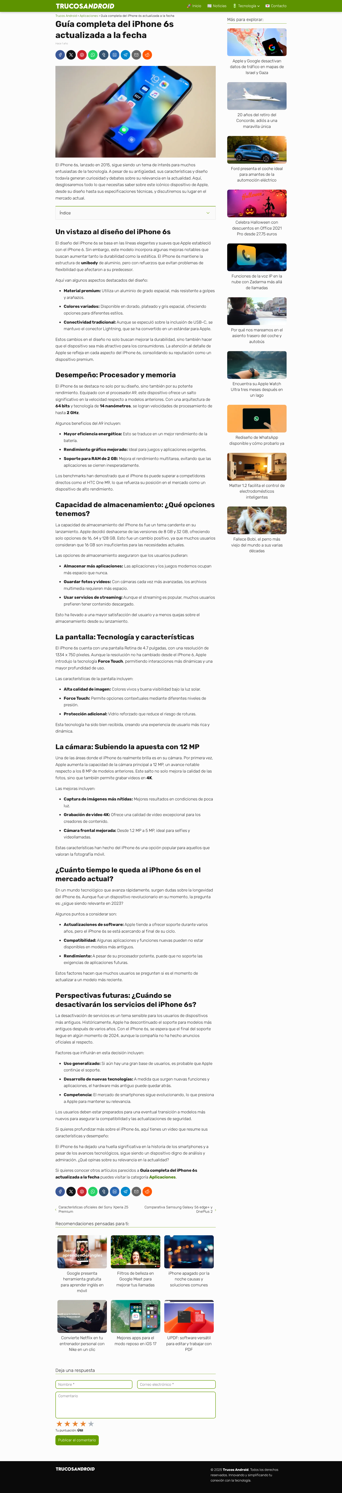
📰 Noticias (216, 6)
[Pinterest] (82, 55)
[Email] (136, 55)
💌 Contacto (276, 6)
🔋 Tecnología (244, 6)
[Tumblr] (103, 55)
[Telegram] (125, 55)
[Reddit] (147, 55)
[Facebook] (60, 55)
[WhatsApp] (93, 55)
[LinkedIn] (114, 55)
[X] (71, 55)
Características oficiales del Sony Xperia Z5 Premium (93, 1209)
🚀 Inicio (194, 6)
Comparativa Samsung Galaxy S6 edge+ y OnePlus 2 (178, 1209)
